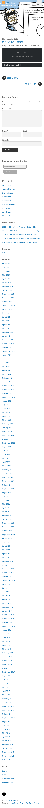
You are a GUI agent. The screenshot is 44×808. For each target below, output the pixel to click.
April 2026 (6, 279)
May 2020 (6, 550)
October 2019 (7, 576)
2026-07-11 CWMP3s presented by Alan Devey (19, 242)
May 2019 (6, 596)
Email (25, 131)
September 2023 (8, 397)
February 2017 (7, 699)
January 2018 (7, 657)
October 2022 (7, 439)
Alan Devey (6, 185)
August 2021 (7, 493)
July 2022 (5, 450)
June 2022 (6, 454)
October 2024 (7, 347)
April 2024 (6, 370)
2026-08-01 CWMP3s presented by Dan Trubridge (21, 231)
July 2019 (5, 588)
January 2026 (7, 290)
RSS (7, 2)
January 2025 (7, 336)
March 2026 (6, 283)
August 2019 (7, 584)
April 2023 (6, 416)
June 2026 (6, 271)
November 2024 (8, 344)
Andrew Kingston (8, 189)
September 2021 (8, 489)
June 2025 (6, 317)
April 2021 (6, 508)
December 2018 (8, 615)
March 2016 (6, 741)
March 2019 (6, 603)
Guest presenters (8, 204)
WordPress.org (7, 782)
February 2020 (7, 561)
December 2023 (8, 386)
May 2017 (6, 687)
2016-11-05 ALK (11, 78)
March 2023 (6, 420)
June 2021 (6, 500)
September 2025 (8, 305)
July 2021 (5, 496)
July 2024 (5, 359)
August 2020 (7, 538)
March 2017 (6, 695)
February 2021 (7, 515)
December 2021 (8, 477)
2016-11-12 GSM (12, 42)
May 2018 (6, 641)
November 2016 (8, 710)
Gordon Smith (14, 46)
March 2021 (6, 512)
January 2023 (7, 428)
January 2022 (7, 473)
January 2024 (7, 382)
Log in (4, 771)
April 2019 (6, 599)
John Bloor (6, 208)
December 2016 (8, 706)
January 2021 (7, 519)
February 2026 (7, 286)
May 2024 (6, 367)
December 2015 (8, 752)
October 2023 (7, 393)
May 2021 (6, 504)
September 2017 (8, 672)
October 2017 (7, 668)
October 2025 (7, 302)
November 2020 (8, 527)
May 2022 (6, 458)
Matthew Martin (8, 216)
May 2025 (6, 321)
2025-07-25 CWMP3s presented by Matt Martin (19, 235)
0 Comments (35, 46)
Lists (4, 253)
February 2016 (7, 744)
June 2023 (6, 408)
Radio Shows (24, 46)
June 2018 (6, 638)
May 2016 (6, 733)
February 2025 (7, 332)
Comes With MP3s (10, 800)
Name (5, 131)
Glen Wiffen (6, 197)
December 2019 (8, 569)
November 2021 (8, 481)
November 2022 (8, 435)
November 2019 (8, 573)
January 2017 (7, 702)
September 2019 (8, 580)
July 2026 (5, 267)
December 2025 (8, 294)
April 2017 (6, 691)
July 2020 (5, 542)
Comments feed (8, 779)
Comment (6, 109)
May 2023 (6, 412)
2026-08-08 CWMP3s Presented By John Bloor (19, 227)
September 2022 (8, 443)
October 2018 (7, 622)
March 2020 (6, 557)
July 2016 (5, 725)
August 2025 (7, 309)
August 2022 (7, 447)
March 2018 (6, 649)
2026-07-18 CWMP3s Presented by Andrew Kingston (22, 238)
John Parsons (7, 212)
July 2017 (5, 679)
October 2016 (7, 714)
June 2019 (6, 592)
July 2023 (5, 405)
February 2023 (7, 424)
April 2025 (6, 325)
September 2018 (8, 626)
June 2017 (6, 683)
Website (5, 140)
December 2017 (8, 661)
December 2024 (8, 340)
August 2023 (7, 401)
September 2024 (8, 351)
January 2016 (7, 748)
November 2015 (8, 756)
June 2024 (6, 363)
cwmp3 (4, 46)
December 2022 (8, 431)
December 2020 (8, 523)
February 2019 (7, 607)
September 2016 (8, 718)
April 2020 (6, 554)
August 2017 (7, 676)
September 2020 (8, 535)
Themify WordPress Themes (29, 803)
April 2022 (6, 462)
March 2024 (6, 374)
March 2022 (6, 466)
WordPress (14, 803)
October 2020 (7, 531)
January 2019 (7, 611)
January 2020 (7, 565)
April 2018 (6, 645)
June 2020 (6, 546)
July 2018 (5, 634)
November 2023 (8, 389)
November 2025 (8, 298)
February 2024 (7, 378)
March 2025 (6, 328)
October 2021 (7, 485)
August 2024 (7, 355)
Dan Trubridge (7, 193)
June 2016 (6, 729)
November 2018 (8, 618)
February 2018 (7, 653)
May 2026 (6, 275)
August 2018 (7, 630)
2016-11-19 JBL (32, 84)
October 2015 (7, 760)
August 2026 (7, 263)
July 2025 (5, 313)
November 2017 (8, 664)
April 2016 (6, 737)
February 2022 (7, 470)
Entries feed (6, 775)
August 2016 (7, 722)
